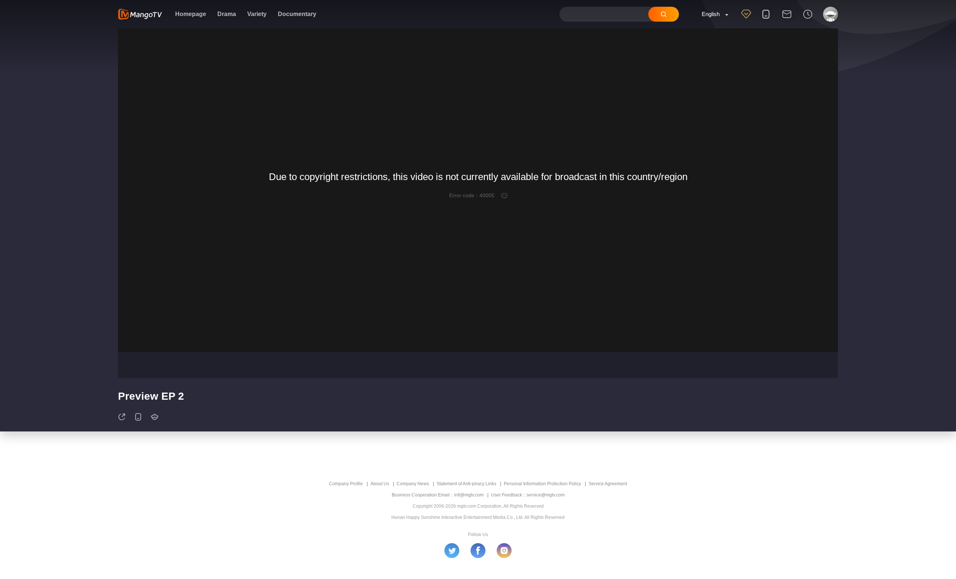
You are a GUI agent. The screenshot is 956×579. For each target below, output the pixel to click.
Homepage (190, 14)
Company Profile (346, 483)
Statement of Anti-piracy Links (466, 483)
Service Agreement (608, 483)
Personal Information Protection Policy (542, 483)
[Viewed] (807, 19)
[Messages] (786, 19)
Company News (413, 483)
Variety (257, 14)
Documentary (297, 14)
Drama (226, 14)
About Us (379, 483)
